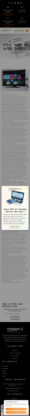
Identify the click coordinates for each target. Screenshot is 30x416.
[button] (14, 227)
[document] (15, 208)
